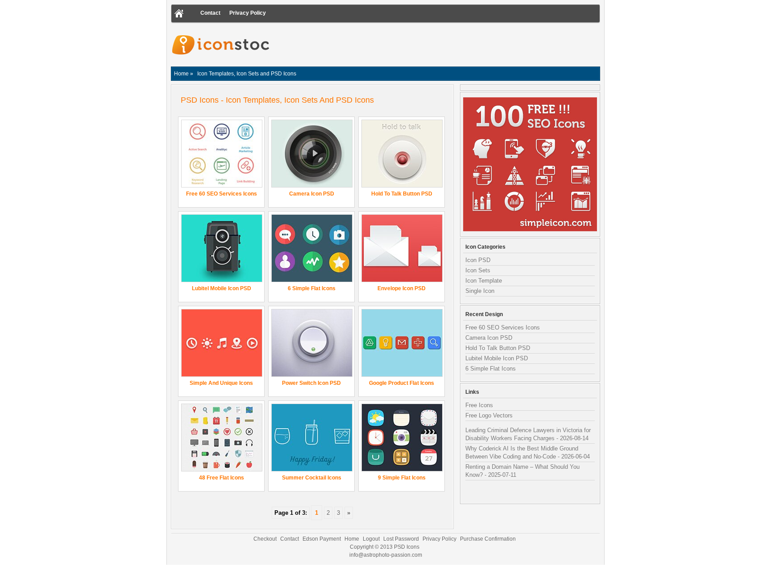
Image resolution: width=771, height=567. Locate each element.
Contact (210, 13)
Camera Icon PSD (311, 194)
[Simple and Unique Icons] (222, 374)
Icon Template (483, 280)
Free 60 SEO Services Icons (221, 194)
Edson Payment (322, 539)
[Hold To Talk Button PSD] (402, 185)
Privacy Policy (247, 13)
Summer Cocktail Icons (311, 478)
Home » (183, 74)
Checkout (265, 539)
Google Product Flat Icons (401, 383)
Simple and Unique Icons (221, 383)
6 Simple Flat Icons (312, 288)
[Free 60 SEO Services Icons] (222, 185)
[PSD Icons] (221, 62)
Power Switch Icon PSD (311, 383)
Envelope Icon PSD (401, 288)
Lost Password (401, 539)
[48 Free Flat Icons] (222, 469)
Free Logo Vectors (489, 415)
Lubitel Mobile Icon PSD (221, 288)
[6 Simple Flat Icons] (312, 279)
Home (351, 539)
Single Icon (479, 291)
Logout (371, 539)
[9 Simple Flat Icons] (402, 469)
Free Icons (479, 405)
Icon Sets (477, 270)
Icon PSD (477, 260)
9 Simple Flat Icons (402, 478)
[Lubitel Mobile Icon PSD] (222, 279)
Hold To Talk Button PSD (401, 194)
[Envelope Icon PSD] (402, 279)
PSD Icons (406, 547)
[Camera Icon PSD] (312, 185)
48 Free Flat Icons (221, 478)
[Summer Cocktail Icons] (312, 469)
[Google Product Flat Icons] (402, 374)
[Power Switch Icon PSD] (312, 374)
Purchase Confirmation (488, 539)
